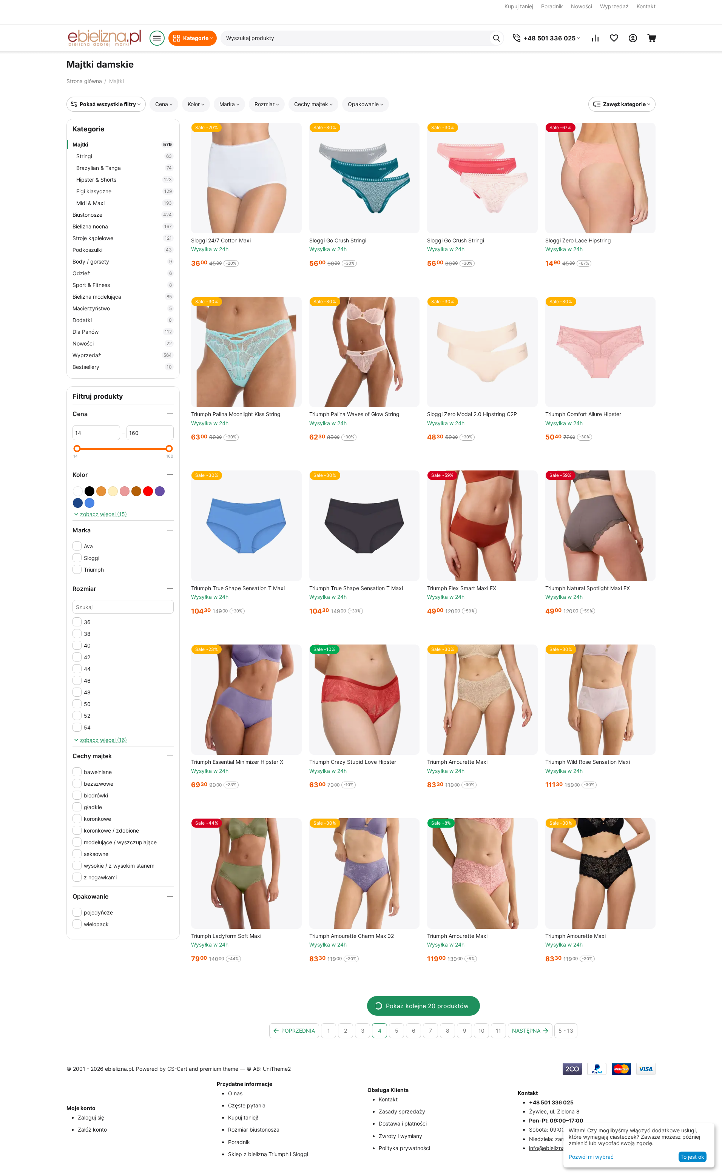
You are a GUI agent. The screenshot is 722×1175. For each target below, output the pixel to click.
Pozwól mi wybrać (591, 1156)
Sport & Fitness (122, 285)
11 (498, 1030)
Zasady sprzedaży (402, 1111)
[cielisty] (101, 491)
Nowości (581, 6)
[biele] (78, 491)
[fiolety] (160, 491)
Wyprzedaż (614, 6)
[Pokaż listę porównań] (595, 38)
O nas (235, 1093)
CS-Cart (177, 1069)
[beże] (113, 491)
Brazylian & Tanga (124, 168)
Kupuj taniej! (243, 1117)
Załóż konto (92, 1129)
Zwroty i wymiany (400, 1136)
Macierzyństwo (122, 308)
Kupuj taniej (518, 6)
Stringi (124, 156)
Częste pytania (246, 1105)
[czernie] (89, 491)
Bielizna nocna (122, 226)
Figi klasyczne (124, 191)
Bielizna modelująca (122, 296)
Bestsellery (122, 367)
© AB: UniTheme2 (269, 1069)
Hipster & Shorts (124, 179)
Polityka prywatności (404, 1148)
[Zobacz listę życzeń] (614, 38)
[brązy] (136, 491)
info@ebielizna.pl (550, 1148)
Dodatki (122, 320)
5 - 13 (565, 1030)
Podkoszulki (122, 250)
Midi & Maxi (124, 203)
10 (481, 1030)
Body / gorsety (122, 261)
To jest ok (692, 1156)
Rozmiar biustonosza (253, 1129)
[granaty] (78, 503)
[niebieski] (89, 503)
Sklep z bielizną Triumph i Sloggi (268, 1154)
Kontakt (646, 6)
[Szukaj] (496, 38)
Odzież (122, 273)
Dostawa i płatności (403, 1123)
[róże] (125, 491)
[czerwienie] (148, 491)
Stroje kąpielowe (122, 238)
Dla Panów (122, 331)
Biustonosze (122, 214)
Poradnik (552, 6)
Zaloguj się (91, 1117)
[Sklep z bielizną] (104, 38)
